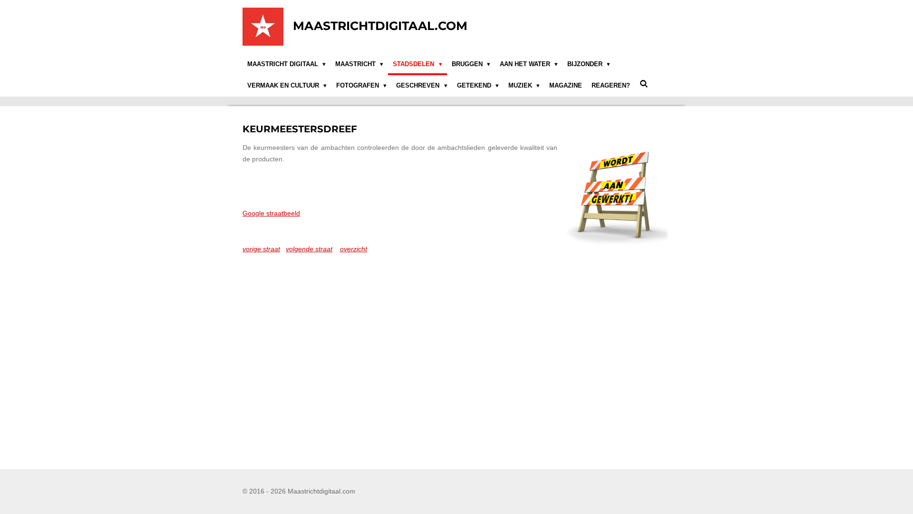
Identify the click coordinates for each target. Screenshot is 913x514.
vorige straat (261, 249)
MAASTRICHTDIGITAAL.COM (380, 26)
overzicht (353, 249)
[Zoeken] (644, 84)
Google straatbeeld (271, 213)
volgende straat (309, 249)
